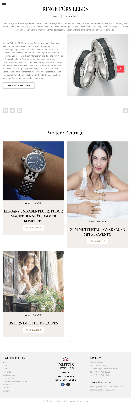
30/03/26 (37, 315)
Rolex (65, 372)
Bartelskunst (8, 384)
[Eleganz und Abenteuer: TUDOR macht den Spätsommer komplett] (33, 171)
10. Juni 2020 (71, 16)
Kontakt (6, 387)
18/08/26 (37, 203)
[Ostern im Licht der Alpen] (33, 281)
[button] (5, 110)
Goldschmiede (9, 375)
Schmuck (6, 368)
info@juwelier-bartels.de (107, 368)
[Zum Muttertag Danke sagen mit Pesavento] (97, 180)
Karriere (6, 390)
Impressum (83, 401)
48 (70, 341)
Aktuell (6, 362)
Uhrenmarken (65, 376)
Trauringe (7, 372)
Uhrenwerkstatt (9, 378)
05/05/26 (102, 221)
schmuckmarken (65, 380)
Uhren (5, 365)
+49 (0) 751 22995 (102, 372)
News (56, 16)
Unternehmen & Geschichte (15, 381)
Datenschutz (71, 401)
